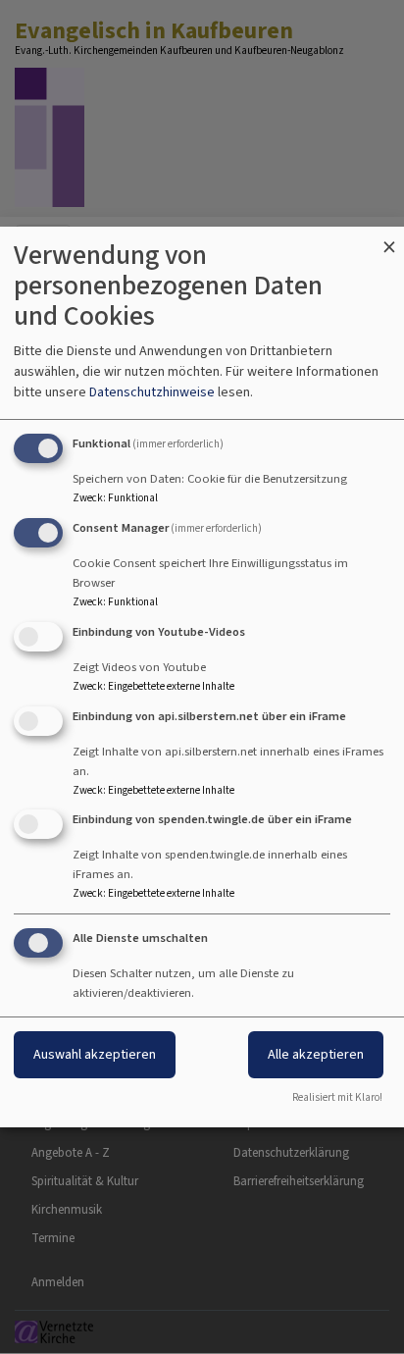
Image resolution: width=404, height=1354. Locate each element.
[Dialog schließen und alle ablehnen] (389, 239)
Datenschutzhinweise (152, 392)
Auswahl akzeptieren (94, 1054)
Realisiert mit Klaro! (337, 1097)
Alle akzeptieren (316, 1054)
